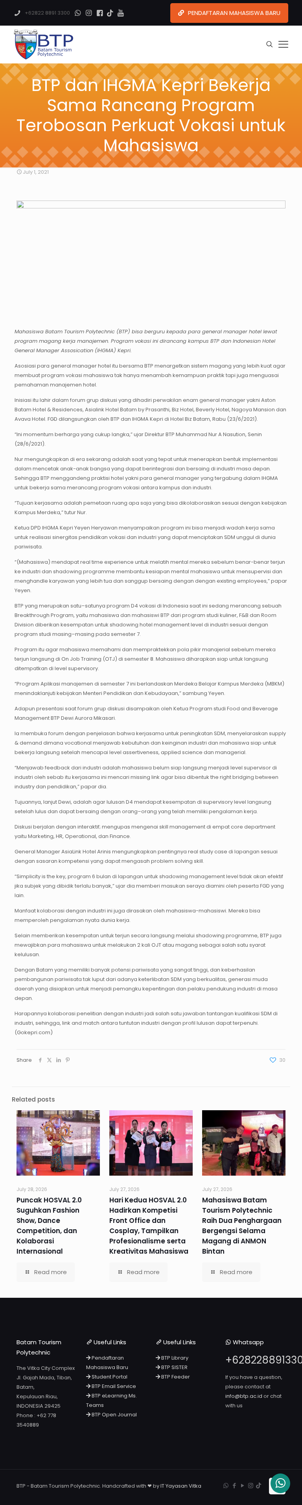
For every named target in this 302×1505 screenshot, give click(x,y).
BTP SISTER (174, 1367)
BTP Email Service (113, 1386)
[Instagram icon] (251, 1485)
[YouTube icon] (242, 1485)
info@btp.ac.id (243, 1396)
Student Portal (108, 1377)
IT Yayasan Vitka (180, 1486)
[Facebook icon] (234, 1485)
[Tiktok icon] (258, 1485)
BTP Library (174, 1358)
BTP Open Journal (113, 1414)
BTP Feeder (175, 1377)
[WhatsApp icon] (226, 1485)
